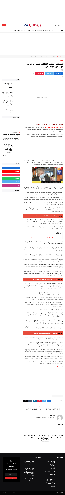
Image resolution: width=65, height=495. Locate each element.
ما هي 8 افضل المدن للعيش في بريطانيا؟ (8, 156)
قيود (53, 396)
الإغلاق (61, 396)
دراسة (29, 30)
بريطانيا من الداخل (46, 30)
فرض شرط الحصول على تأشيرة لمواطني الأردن (57, 436)
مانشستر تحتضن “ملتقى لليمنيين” (29, 436)
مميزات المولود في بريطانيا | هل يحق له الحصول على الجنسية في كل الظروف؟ (8, 102)
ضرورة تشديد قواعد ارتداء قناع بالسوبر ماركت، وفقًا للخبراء (45, 237)
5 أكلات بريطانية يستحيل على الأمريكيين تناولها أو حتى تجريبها (33, 408)
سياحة (25, 30)
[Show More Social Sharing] (34, 73)
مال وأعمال (39, 30)
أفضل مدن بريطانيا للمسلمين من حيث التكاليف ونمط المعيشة (8, 85)
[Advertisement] (32, 11)
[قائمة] (62, 30)
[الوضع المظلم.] (4, 30)
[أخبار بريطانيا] (32, 25)
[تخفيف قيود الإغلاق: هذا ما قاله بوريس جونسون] (43, 86)
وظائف (18, 30)
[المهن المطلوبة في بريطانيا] (17, 110)
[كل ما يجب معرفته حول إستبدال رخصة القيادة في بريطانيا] (17, 94)
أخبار (52, 30)
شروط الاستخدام (5, 493)
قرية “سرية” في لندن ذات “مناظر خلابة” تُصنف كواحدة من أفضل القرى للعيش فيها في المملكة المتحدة (43, 438)
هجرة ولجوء (33, 30)
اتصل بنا (18, 493)
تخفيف (57, 396)
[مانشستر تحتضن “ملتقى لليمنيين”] (29, 430)
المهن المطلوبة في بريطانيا (8, 110)
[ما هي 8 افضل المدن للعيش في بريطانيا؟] (17, 157)
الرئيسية (27, 493)
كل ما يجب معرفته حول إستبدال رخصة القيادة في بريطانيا (7, 94)
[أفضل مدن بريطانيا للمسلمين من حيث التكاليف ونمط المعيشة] (17, 85)
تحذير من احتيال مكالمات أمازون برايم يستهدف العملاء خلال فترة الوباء (53, 408)
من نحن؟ (23, 493)
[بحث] (2, 30)
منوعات (14, 30)
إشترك (4, 25)
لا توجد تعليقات (46, 70)
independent (56, 367)
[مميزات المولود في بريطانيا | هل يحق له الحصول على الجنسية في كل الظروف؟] (17, 101)
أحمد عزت (58, 70)
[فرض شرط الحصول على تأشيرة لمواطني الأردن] (57, 430)
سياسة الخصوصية (13, 493)
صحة (22, 30)
